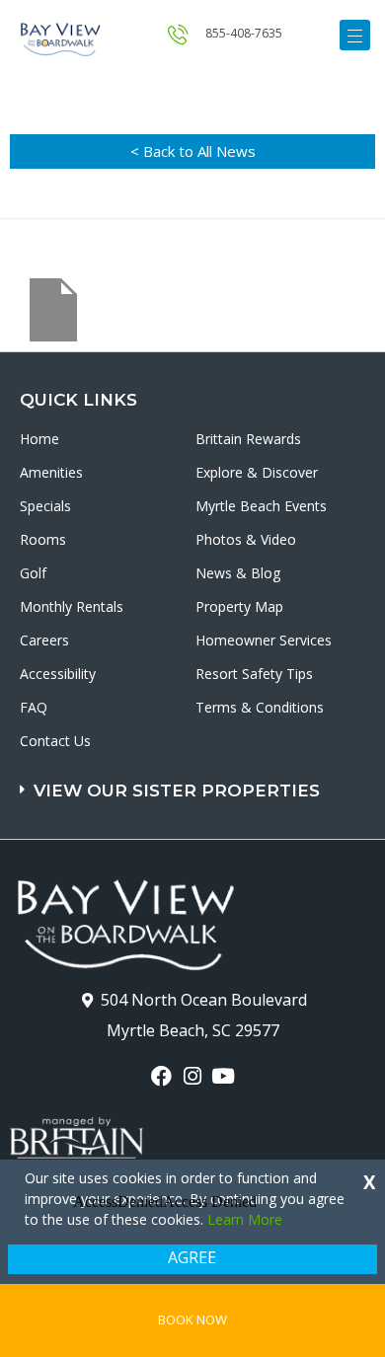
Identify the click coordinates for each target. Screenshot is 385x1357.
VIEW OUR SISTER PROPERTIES (177, 790)
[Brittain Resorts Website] (76, 1125)
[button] (195, 781)
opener (355, 35)
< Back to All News (193, 151)
